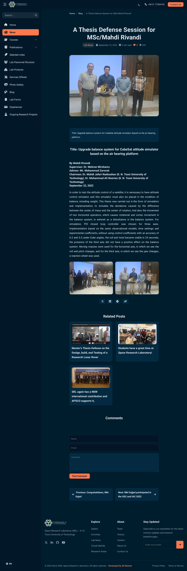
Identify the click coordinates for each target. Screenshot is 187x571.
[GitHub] (57, 542)
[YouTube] (63, 542)
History (120, 534)
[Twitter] (46, 542)
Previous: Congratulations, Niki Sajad (92, 494)
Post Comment (79, 476)
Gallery (94, 529)
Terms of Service (175, 566)
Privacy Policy (158, 566)
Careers (121, 540)
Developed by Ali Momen (120, 566)
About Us (121, 545)
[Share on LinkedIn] (110, 301)
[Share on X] (102, 301)
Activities (95, 534)
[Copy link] (125, 301)
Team (120, 529)
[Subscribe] (179, 545)
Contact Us (175, 4)
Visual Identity (98, 545)
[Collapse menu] (5, 4)
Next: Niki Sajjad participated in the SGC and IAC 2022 (134, 494)
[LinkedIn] (52, 542)
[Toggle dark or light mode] (139, 4)
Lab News (88, 45)
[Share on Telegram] (117, 301)
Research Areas (99, 551)
